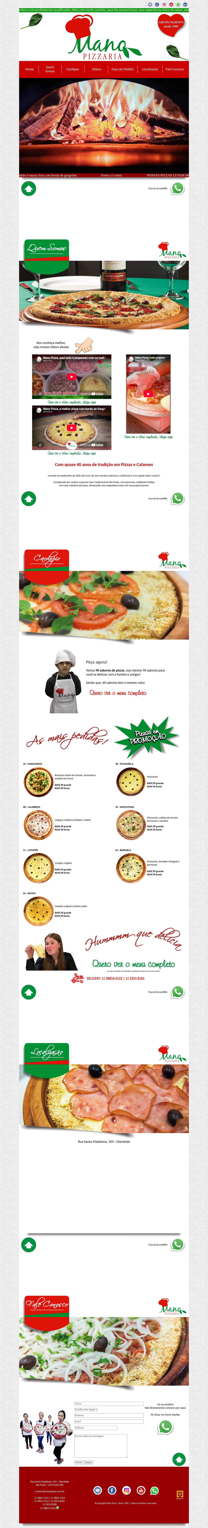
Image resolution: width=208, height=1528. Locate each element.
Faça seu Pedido (123, 69)
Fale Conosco (175, 69)
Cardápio (72, 69)
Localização (150, 69)
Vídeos (96, 69)
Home (29, 69)
